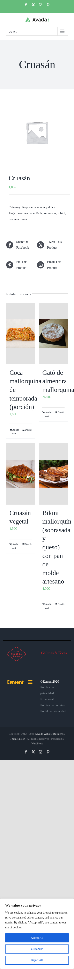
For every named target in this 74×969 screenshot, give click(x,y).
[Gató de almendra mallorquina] (53, 333)
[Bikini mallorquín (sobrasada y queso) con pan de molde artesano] (53, 474)
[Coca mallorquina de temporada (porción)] (20, 333)
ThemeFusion (17, 738)
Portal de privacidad (53, 711)
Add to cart (15, 431)
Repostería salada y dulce (38, 207)
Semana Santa (18, 219)
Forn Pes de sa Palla (29, 213)
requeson (50, 213)
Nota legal (47, 699)
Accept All (37, 937)
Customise (37, 948)
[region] (37, 934)
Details (28, 429)
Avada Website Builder (49, 733)
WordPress (37, 743)
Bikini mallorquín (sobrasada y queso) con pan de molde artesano (56, 547)
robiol (61, 213)
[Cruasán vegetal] (20, 474)
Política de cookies (52, 705)
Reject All (37, 960)
